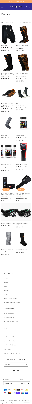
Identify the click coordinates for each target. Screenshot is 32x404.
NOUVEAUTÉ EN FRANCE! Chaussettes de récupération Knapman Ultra (8, 75)
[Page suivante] (21, 262)
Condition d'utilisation (10, 345)
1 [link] (11, 262)
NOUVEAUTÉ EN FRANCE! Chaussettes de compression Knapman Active (23, 47)
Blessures (6, 290)
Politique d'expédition (10, 337)
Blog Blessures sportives (11, 321)
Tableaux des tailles (9, 341)
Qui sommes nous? (9, 317)
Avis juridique (7, 349)
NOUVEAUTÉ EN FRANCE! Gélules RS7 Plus (22, 134)
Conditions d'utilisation (10, 298)
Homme (6, 278)
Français (23, 383)
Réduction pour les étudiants (12, 353)
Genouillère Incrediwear (7, 249)
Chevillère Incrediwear (21, 249)
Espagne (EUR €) (9, 383)
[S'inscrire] (26, 364)
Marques (6, 294)
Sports (5, 286)
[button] (2, 7)
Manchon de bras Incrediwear (5, 134)
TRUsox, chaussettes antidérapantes (21, 104)
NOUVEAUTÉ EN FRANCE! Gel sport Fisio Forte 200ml (23, 163)
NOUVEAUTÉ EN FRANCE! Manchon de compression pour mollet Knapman (22, 75)
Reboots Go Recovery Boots (8, 223)
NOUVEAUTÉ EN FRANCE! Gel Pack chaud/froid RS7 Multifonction (23, 195)
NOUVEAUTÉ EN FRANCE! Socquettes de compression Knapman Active (8, 105)
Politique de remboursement (12, 302)
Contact (6, 333)
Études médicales (9, 313)
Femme (6, 282)
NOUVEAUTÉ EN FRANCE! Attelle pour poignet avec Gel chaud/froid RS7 (8, 195)
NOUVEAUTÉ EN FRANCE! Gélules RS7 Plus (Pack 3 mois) (7, 164)
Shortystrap (4, 45)
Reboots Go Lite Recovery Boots (22, 224)
